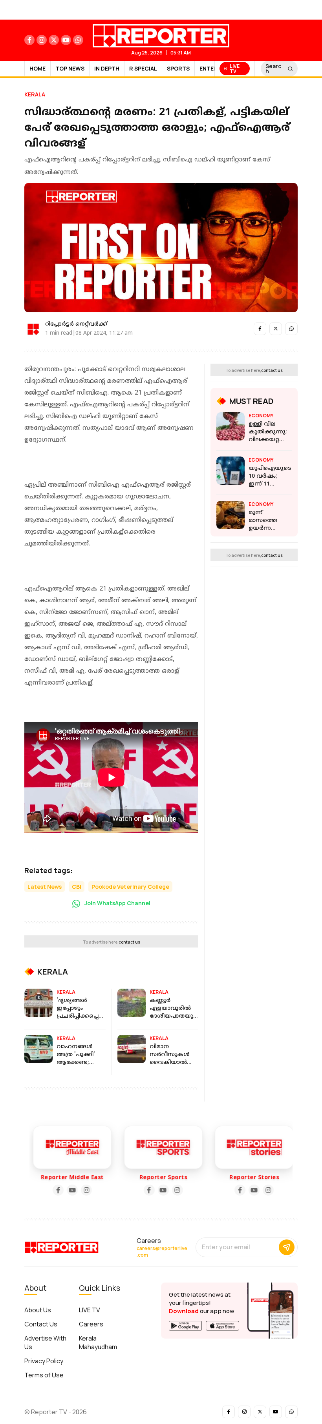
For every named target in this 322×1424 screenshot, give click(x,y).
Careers (91, 1324)
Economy (261, 415)
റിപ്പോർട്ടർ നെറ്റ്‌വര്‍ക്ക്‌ (76, 324)
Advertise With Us (45, 1342)
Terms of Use (44, 1375)
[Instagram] (84, 1190)
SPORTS (178, 68)
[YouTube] (69, 1190)
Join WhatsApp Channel (116, 903)
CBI (76, 886)
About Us (37, 1310)
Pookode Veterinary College (130, 886)
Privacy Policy (43, 1361)
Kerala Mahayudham (98, 1342)
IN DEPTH (106, 68)
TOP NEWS (69, 68)
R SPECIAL (143, 68)
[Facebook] (55, 1190)
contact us (129, 942)
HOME (37, 68)
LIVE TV (89, 1310)
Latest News (44, 886)
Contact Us (40, 1324)
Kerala (34, 94)
